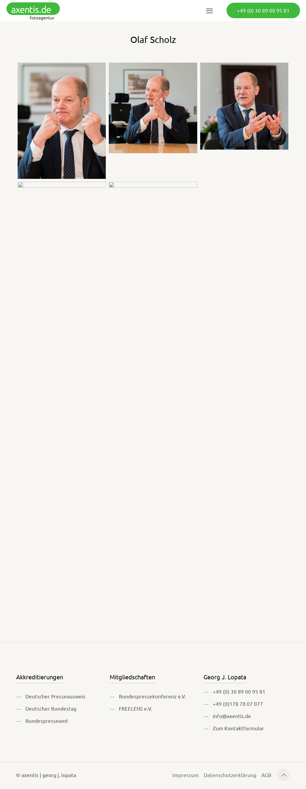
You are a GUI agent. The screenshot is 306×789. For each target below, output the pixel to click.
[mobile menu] (209, 10)
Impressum (185, 775)
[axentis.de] (33, 10)
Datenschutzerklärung (230, 775)
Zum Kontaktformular (238, 728)
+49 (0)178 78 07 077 (238, 703)
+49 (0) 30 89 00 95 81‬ (263, 10)
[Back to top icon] (283, 774)
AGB (266, 775)
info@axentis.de (232, 716)
